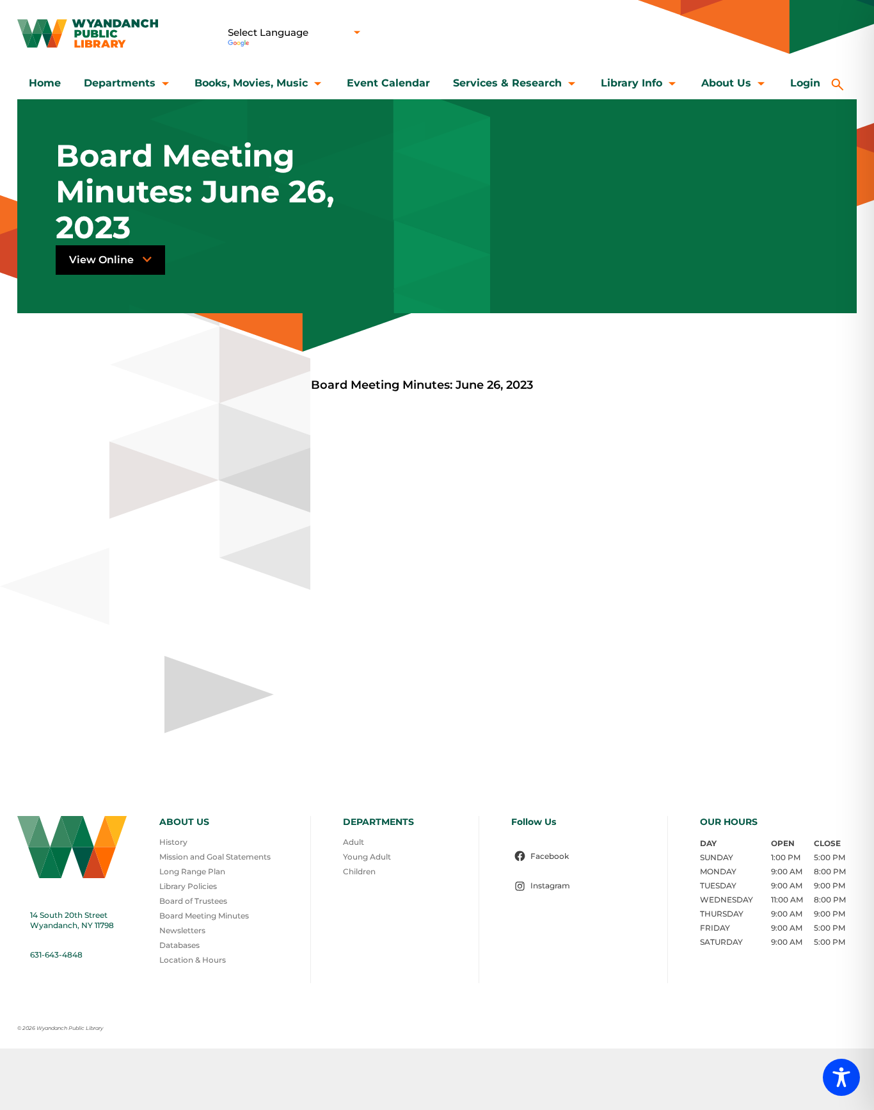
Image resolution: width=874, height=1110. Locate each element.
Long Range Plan (192, 871)
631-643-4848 (56, 954)
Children (359, 871)
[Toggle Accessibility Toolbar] (841, 1077)
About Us (726, 83)
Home (45, 83)
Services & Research (507, 83)
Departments (119, 83)
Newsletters (182, 930)
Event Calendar (388, 83)
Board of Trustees (193, 901)
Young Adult (367, 856)
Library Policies (188, 886)
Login (805, 83)
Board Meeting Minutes (204, 915)
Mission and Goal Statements (215, 856)
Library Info (631, 83)
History (173, 842)
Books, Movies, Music (251, 83)
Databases (179, 945)
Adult (353, 842)
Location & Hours (192, 960)
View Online (102, 260)
